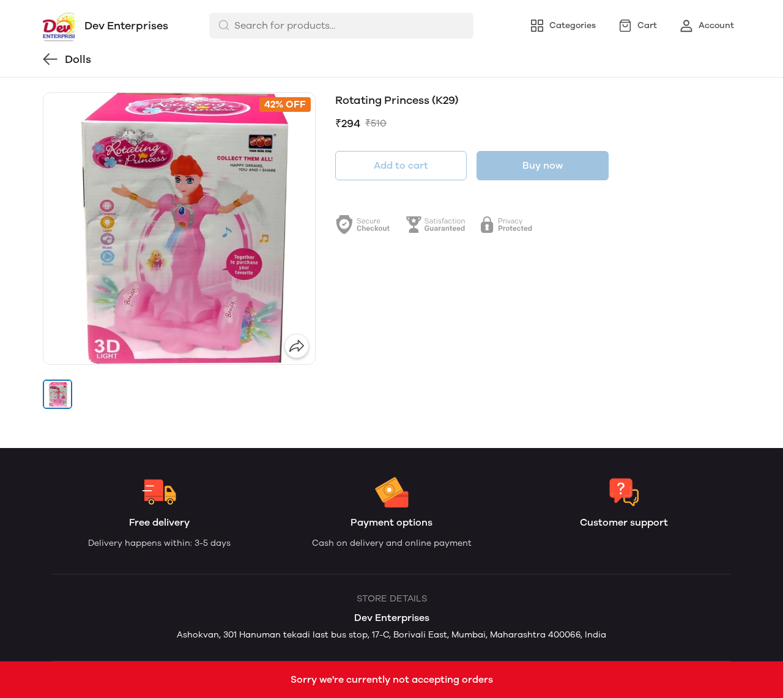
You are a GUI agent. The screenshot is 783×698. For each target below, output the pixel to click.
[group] (179, 228)
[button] (57, 394)
